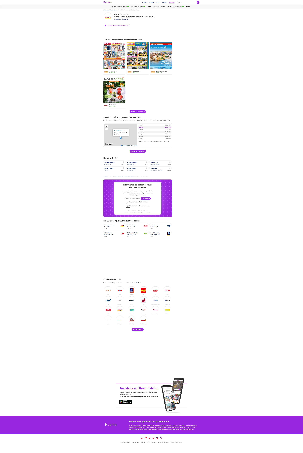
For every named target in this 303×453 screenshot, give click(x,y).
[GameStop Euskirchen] (143, 310)
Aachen (117, 176)
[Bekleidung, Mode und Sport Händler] (176, 6)
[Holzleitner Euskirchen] (167, 300)
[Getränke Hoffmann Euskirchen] (155, 300)
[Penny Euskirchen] (143, 291)
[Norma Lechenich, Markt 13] (114, 169)
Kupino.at (142, 438)
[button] (116, 25)
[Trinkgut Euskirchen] (120, 310)
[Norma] (108, 17)
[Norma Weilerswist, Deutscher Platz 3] (137, 163)
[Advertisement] (137, 32)
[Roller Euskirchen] (120, 291)
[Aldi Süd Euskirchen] (132, 291)
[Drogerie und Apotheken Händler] (159, 6)
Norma (106, 176)
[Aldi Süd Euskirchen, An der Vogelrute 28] (160, 234)
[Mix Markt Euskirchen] (132, 310)
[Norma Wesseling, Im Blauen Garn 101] (137, 169)
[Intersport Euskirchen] (120, 320)
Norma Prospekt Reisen (161, 58)
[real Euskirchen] (108, 300)
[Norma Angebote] (106, 72)
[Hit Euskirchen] (155, 291)
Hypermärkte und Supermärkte (121, 19)
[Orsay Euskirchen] (108, 320)
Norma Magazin (114, 92)
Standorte (163, 2)
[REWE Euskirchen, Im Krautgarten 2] (137, 226)
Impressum (153, 442)
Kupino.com (161, 438)
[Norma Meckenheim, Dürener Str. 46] (114, 163)
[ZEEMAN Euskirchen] (167, 310)
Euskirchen (115, 10)
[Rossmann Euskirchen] (120, 300)
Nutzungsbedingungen (163, 442)
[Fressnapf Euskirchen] (132, 320)
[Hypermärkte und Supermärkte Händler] (120, 6)
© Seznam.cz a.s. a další (131, 145)
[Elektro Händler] (149, 6)
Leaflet (123, 145)
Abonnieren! (146, 198)
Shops (157, 2)
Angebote (144, 2)
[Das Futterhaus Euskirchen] (143, 320)
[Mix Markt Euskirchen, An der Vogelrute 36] (137, 234)
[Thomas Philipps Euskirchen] (155, 310)
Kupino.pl (153, 438)
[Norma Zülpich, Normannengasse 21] (160, 163)
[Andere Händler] (188, 6)
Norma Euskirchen (119, 131)
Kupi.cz (149, 438)
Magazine (171, 2)
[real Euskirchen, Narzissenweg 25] (160, 226)
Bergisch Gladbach (125, 176)
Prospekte (151, 2)
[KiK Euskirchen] (143, 300)
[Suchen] (198, 2)
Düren (131, 176)
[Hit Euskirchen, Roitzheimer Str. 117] (114, 234)
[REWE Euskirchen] (167, 291)
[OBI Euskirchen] (108, 291)
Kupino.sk (157, 438)
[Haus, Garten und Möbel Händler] (138, 6)
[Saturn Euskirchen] (132, 300)
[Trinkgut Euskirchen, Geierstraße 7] (114, 226)
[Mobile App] (125, 402)
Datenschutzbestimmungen (176, 442)
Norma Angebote (114, 58)
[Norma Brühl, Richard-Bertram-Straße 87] (160, 169)
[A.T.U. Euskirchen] (108, 310)
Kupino (104, 10)
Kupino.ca (146, 438)
